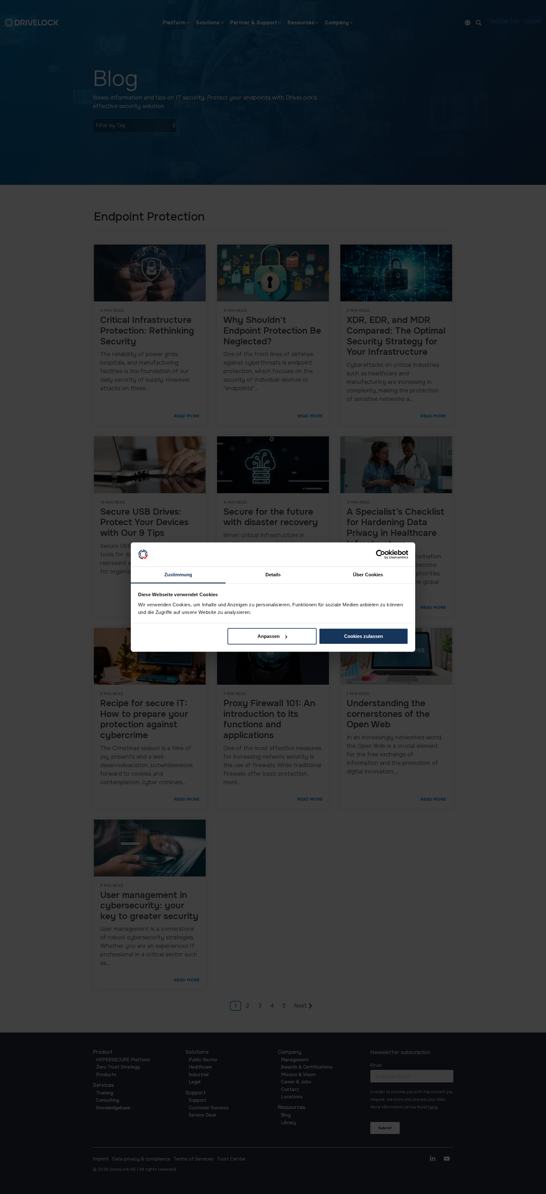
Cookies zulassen (363, 636)
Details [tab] (273, 574)
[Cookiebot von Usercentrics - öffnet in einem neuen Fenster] (380, 554)
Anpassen (269, 636)
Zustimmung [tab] (178, 574)
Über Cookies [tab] (368, 574)
